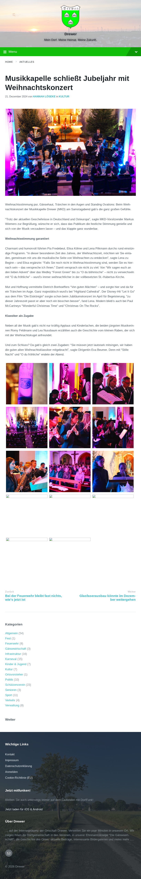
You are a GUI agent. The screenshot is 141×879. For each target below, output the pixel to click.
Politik (9, 679)
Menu (13, 51)
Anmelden (11, 771)
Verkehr (10, 700)
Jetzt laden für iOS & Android (23, 809)
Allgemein (11, 633)
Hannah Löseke (44, 96)
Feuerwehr (12, 643)
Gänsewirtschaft (15, 648)
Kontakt (9, 754)
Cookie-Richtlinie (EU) (19, 777)
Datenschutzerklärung (18, 766)
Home (9, 61)
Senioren (11, 690)
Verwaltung (12, 705)
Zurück (9, 591)
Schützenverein (15, 684)
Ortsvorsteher (14, 674)
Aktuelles (26, 61)
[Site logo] (71, 28)
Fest (8, 638)
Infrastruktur (13, 654)
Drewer (70, 34)
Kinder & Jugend (15, 664)
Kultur (64, 96)
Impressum (12, 760)
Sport (8, 695)
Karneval (11, 659)
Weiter (132, 591)
